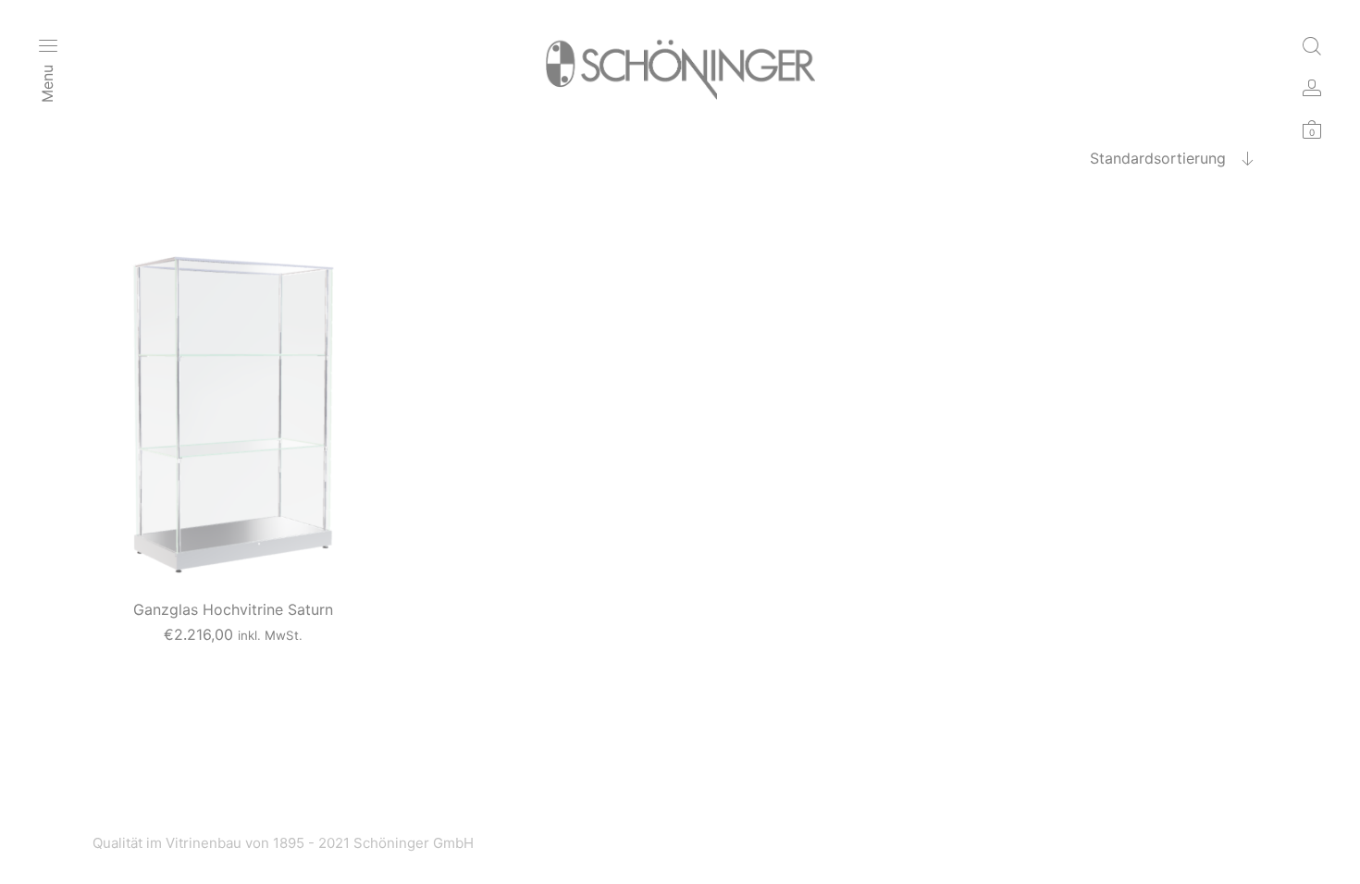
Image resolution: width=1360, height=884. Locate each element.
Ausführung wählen (233, 658)
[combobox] (1138, 158)
